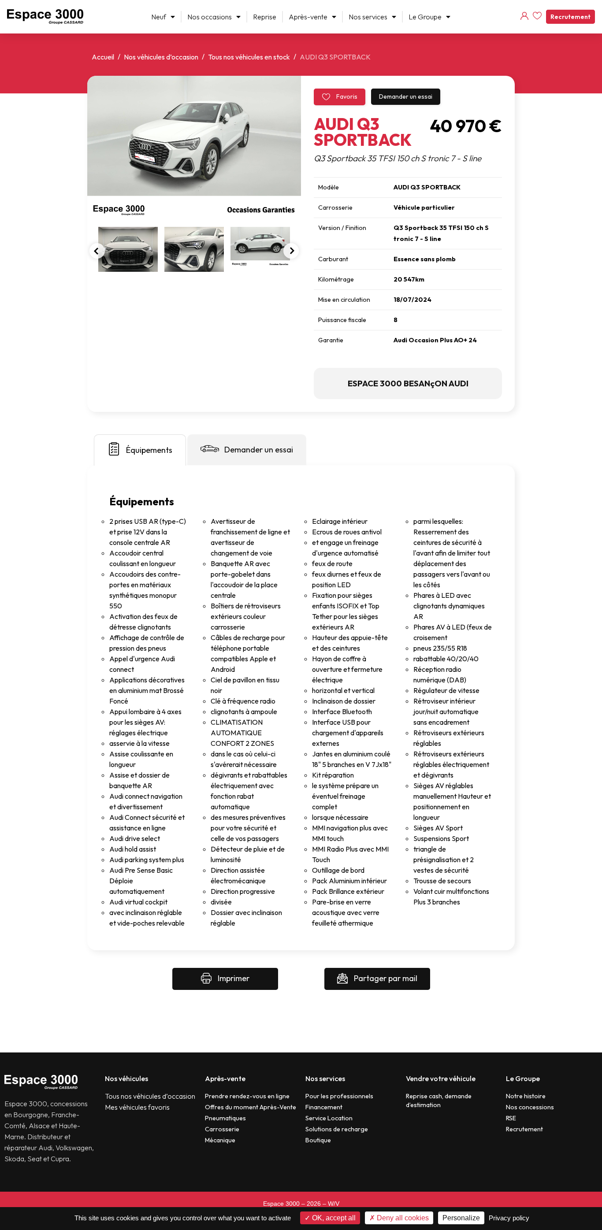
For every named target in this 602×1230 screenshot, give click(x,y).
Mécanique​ (220, 1140)
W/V (333, 1203)
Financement (323, 1107)
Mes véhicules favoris (137, 1107)
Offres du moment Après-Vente (250, 1107)
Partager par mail (384, 978)
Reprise (264, 16)
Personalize (461, 1218)
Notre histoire (526, 1096)
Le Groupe (425, 16)
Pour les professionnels (339, 1096)
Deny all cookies (402, 1218)
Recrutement (570, 17)
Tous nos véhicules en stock (249, 56)
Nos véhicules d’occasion (161, 56)
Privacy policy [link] (509, 1218)
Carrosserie (222, 1129)
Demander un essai (405, 96)
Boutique (318, 1140)
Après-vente (308, 16)
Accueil (103, 56)
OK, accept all (333, 1218)
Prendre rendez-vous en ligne (247, 1096)
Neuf (158, 16)
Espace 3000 (281, 1203)
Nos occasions (209, 16)
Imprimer (232, 978)
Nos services (368, 16)
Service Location (329, 1118)
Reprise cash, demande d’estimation (439, 1100)
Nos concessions (530, 1107)
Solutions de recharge (336, 1129)
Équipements (149, 450)
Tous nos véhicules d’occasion (150, 1096)
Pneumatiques (225, 1118)
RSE (511, 1118)
